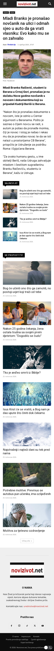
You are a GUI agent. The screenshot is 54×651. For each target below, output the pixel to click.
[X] (35, 626)
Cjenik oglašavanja (38, 639)
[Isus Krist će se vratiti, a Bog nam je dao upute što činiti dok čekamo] (10, 236)
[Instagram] (19, 626)
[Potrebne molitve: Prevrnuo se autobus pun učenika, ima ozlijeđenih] (27, 475)
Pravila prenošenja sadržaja (17, 639)
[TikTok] (27, 626)
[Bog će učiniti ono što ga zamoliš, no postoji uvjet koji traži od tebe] (10, 194)
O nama (15, 636)
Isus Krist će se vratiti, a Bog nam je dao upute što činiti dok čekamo (35, 236)
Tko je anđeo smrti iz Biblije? (33, 219)
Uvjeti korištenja (27, 642)
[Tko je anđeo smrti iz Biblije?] (10, 222)
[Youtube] (43, 626)
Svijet (12, 12)
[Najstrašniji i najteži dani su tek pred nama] (27, 434)
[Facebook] (11, 626)
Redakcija (11, 45)
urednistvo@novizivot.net (36, 606)
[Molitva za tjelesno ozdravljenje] (27, 515)
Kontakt (36, 636)
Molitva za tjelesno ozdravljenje (24, 530)
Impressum (26, 636)
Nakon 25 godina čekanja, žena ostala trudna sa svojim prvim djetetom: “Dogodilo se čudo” (34, 207)
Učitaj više (26, 541)
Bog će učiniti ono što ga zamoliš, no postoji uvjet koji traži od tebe (27, 290)
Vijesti (6, 12)
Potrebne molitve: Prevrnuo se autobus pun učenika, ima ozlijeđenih (27, 492)
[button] (5, 4)
